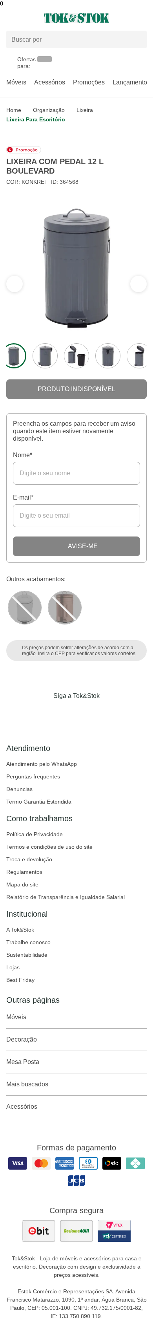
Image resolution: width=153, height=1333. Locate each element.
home (13, 110)
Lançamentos (131, 82)
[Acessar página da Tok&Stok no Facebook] (43, 712)
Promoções (89, 82)
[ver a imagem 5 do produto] (139, 355)
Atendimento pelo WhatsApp (41, 764)
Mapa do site (22, 884)
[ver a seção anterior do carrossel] (138, 284)
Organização (49, 110)
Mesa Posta (22, 1061)
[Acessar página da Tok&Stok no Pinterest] (87, 712)
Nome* (22, 455)
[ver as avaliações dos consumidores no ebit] (38, 1231)
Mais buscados (27, 1084)
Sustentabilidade (26, 955)
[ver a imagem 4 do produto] (107, 355)
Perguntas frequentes (33, 776)
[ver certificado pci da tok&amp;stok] (114, 1231)
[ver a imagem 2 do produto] (45, 355)
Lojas (13, 967)
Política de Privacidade (34, 834)
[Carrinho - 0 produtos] (142, 18)
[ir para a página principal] (76, 18)
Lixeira (84, 110)
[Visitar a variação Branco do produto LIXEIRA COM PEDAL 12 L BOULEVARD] (25, 607)
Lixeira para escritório (35, 119)
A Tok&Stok (20, 930)
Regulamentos (24, 872)
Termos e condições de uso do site (49, 847)
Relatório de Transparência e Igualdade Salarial (65, 897)
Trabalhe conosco (28, 942)
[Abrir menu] (25, 18)
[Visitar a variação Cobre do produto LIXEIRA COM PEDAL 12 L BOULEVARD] (65, 607)
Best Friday (20, 980)
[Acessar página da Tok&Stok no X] (109, 712)
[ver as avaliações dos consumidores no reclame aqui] (76, 1231)
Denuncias (19, 789)
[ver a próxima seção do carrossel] (14, 284)
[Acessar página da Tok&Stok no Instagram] (65, 712)
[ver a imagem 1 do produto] (13, 355)
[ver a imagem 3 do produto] (76, 355)
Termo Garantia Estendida (38, 801)
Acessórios (49, 82)
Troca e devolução (29, 859)
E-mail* (23, 497)
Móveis (16, 82)
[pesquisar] (137, 39)
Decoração (21, 1039)
